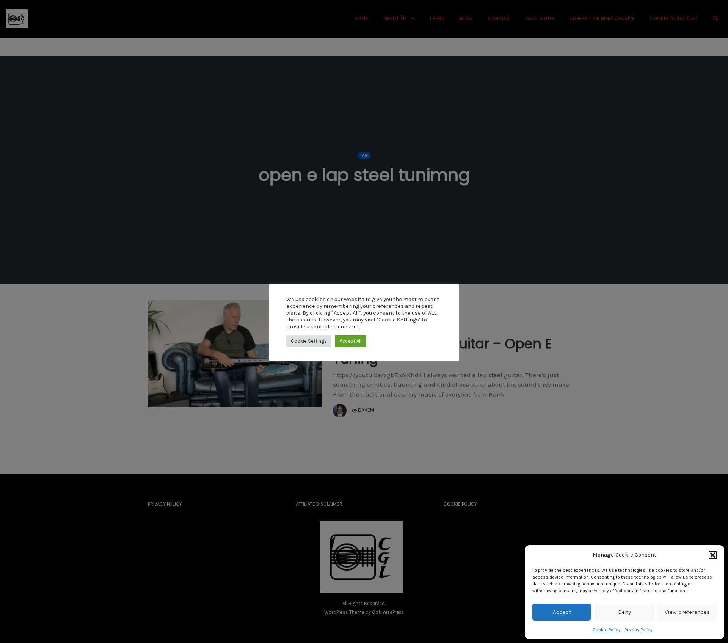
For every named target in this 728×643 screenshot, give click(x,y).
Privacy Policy (638, 629)
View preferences (687, 611)
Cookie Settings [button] (309, 341)
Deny (624, 611)
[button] (713, 555)
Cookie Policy (607, 629)
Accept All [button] (350, 341)
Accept (562, 611)
